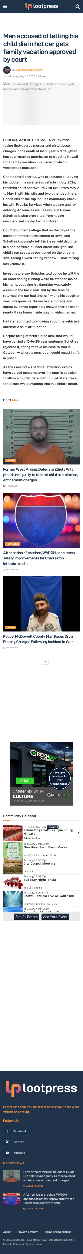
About (7, 1231)
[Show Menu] (5, 6)
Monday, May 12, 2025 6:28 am (27, 76)
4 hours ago (12, 647)
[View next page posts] (45, 662)
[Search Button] (78, 6)
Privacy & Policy (27, 1231)
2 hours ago (12, 569)
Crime (10, 460)
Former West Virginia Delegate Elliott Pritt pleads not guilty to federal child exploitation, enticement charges (40, 474)
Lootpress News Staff (29, 69)
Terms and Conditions (57, 1231)
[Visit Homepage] (41, 6)
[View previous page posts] (38, 662)
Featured (13, 544)
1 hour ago (11, 486)
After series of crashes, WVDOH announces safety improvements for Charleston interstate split (39, 558)
